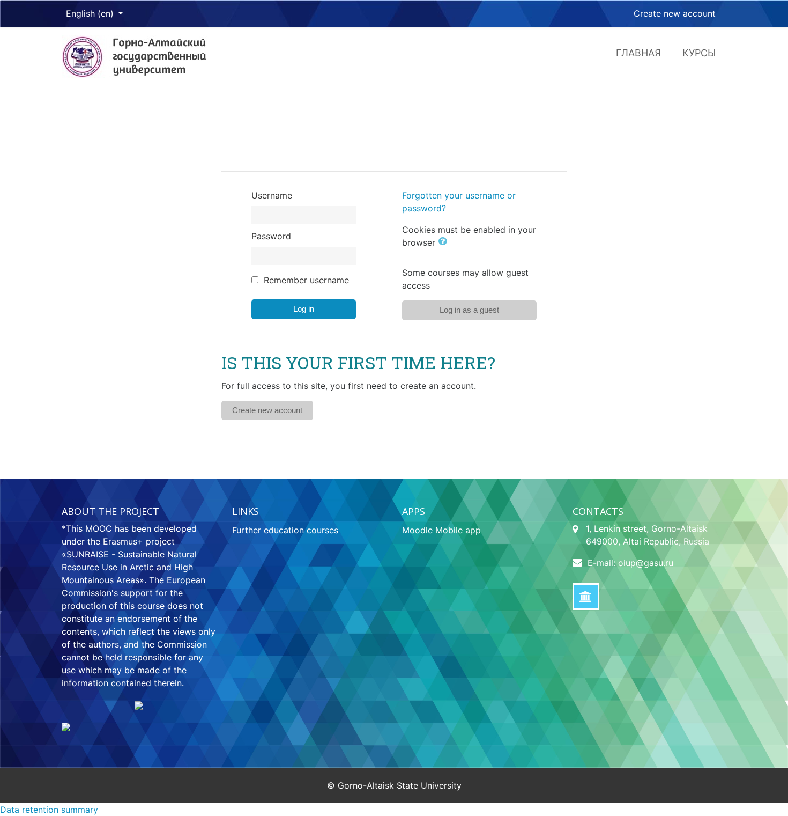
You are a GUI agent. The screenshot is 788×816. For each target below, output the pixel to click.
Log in (303, 308)
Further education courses (285, 530)
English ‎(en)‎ (91, 13)
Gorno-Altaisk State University (400, 785)
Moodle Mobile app (441, 530)
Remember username (306, 280)
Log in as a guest (469, 309)
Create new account (675, 13)
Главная (638, 52)
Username (271, 195)
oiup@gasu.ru (645, 562)
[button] (444, 242)
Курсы (699, 52)
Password (271, 236)
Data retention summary (49, 809)
